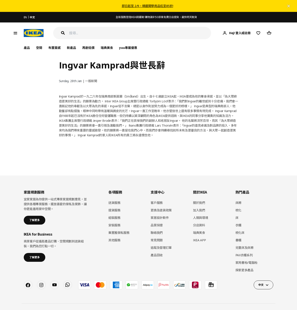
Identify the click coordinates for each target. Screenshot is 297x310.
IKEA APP (199, 240)
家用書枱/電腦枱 (246, 262)
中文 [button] (260, 285)
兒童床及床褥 (244, 247)
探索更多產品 (244, 270)
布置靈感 (54, 48)
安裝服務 (114, 225)
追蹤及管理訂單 (161, 247)
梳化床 (239, 233)
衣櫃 (238, 225)
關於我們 (199, 203)
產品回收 (157, 255)
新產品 (71, 48)
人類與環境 (200, 218)
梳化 (238, 210)
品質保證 (157, 225)
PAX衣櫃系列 (244, 255)
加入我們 (199, 210)
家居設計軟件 (160, 218)
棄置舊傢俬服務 (118, 233)
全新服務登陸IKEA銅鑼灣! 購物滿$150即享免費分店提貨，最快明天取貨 (156, 17)
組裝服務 (114, 218)
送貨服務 (114, 203)
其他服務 (114, 240)
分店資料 (199, 225)
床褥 (238, 203)
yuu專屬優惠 (128, 48)
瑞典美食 (107, 48)
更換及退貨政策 (161, 210)
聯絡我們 (157, 233)
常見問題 (157, 240)
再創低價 (88, 48)
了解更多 (34, 220)
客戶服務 (157, 203)
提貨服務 (114, 210)
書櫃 (238, 240)
